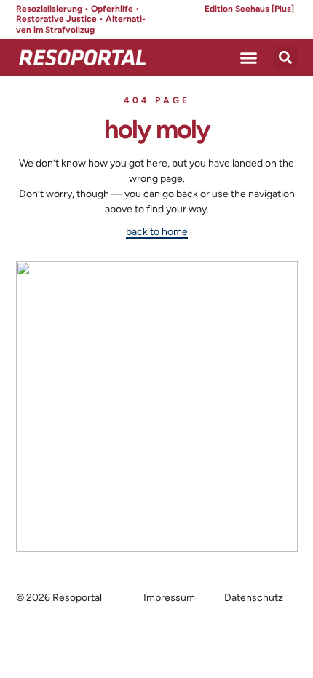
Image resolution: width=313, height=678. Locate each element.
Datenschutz (253, 597)
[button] (249, 57)
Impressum (169, 597)
